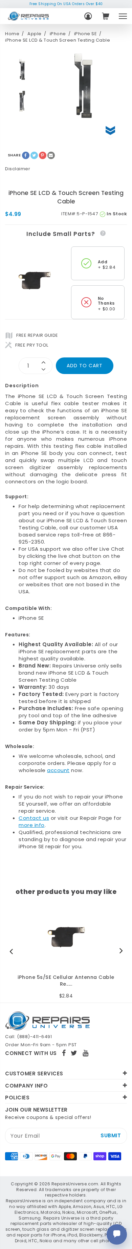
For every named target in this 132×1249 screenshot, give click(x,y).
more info (32, 825)
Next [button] (119, 951)
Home (12, 34)
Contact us (34, 817)
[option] (22, 69)
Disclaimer (17, 169)
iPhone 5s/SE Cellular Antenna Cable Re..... (66, 980)
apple (34, 34)
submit (111, 1135)
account (58, 770)
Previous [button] (12, 951)
